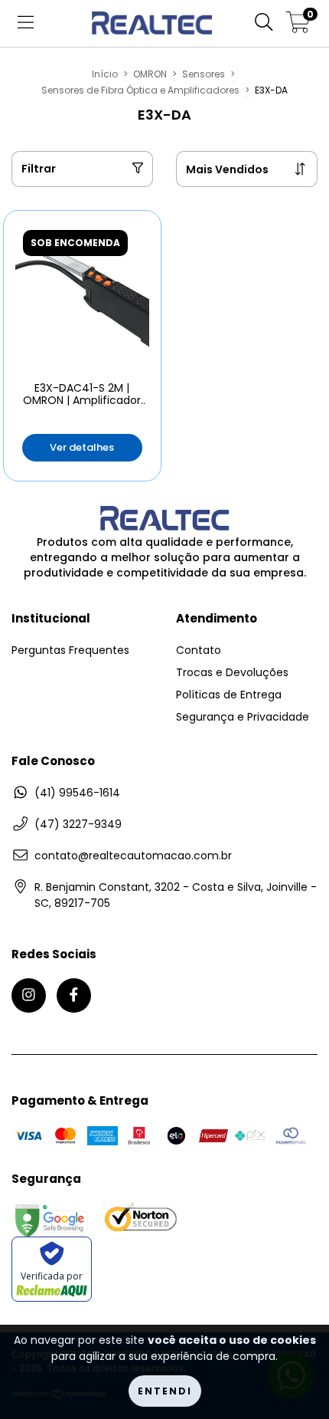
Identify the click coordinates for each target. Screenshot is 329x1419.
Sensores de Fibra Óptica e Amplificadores (140, 90)
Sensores (203, 73)
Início (105, 73)
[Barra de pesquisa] (264, 23)
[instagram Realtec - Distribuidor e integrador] (28, 995)
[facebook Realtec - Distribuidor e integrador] (74, 995)
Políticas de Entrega (229, 694)
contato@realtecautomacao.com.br (133, 855)
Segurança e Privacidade (242, 716)
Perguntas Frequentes (70, 650)
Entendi (165, 1391)
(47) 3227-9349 (78, 824)
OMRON (150, 73)
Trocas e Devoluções (232, 672)
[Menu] (25, 23)
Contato (198, 650)
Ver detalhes (82, 447)
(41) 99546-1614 (77, 792)
